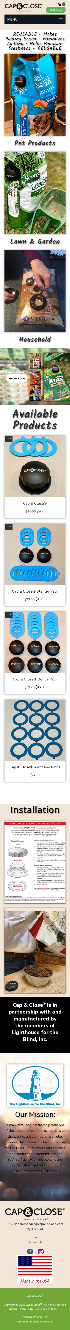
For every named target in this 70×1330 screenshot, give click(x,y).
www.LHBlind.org (43, 1171)
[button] (63, 442)
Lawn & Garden (35, 242)
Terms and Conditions (46, 1308)
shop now (16, 378)
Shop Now (55, 10)
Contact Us (35, 1242)
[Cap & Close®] (23, 7)
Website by (35, 1316)
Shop (35, 1237)
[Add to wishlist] (63, 450)
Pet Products (35, 143)
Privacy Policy (26, 1308)
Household (35, 340)
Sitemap (13, 1308)
